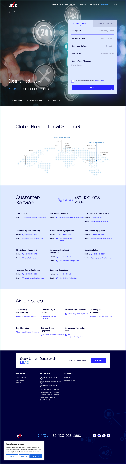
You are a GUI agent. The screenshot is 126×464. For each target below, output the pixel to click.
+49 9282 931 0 (98, 217)
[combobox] (102, 46)
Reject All (24, 456)
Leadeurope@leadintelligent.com (35, 217)
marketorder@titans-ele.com (50, 317)
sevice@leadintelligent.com (27, 316)
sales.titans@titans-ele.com (65, 240)
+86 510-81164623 (30, 274)
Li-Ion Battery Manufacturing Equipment (48, 378)
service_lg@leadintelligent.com (28, 332)
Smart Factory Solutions (47, 400)
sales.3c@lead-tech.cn (31, 258)
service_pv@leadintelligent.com (78, 314)
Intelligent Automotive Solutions (49, 392)
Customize (12, 456)
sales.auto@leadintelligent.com (69, 261)
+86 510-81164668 (99, 234)
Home (10, 11)
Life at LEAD (68, 377)
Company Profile (21, 377)
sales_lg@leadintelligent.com (102, 258)
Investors (18, 382)
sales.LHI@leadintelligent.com (34, 278)
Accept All (36, 456)
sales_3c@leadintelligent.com (102, 316)
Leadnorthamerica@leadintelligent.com (71, 217)
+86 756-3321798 (65, 234)
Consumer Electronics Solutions (49, 389)
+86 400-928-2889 (35, 89)
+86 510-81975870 (99, 254)
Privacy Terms (99, 80)
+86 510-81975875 (30, 254)
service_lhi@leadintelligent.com (53, 335)
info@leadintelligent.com (101, 221)
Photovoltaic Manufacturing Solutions (48, 386)
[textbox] (102, 46)
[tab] (80, 23)
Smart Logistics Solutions (47, 397)
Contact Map (16, 100)
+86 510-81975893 (65, 257)
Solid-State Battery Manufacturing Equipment (50, 382)
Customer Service (35, 100)
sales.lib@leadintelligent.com (34, 238)
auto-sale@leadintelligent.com (76, 336)
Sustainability (20, 380)
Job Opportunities (69, 380)
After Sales (54, 100)
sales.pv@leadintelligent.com (102, 238)
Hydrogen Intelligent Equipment (49, 394)
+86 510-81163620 (30, 234)
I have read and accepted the (89, 80)
